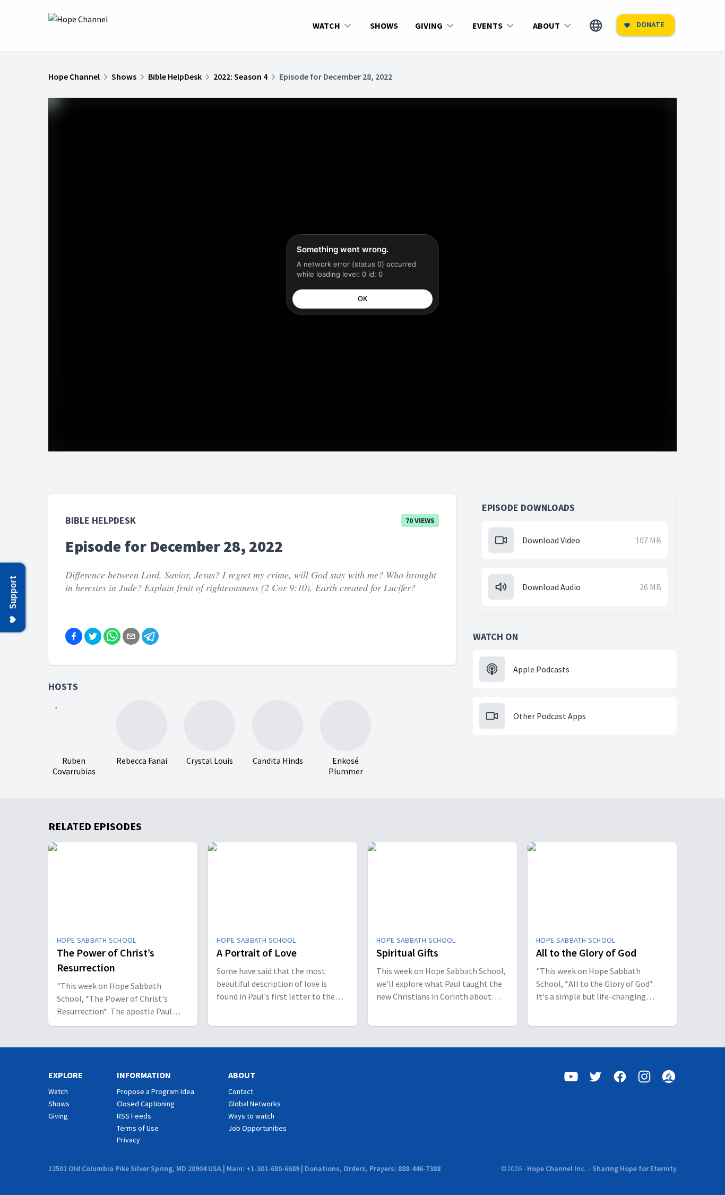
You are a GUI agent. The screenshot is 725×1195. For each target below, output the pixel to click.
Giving (58, 1116)
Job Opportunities (257, 1128)
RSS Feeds (134, 1116)
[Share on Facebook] (73, 636)
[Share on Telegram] (150, 636)
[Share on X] (92, 636)
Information (144, 1075)
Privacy (128, 1140)
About (241, 1075)
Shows (59, 1103)
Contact (240, 1091)
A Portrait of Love (257, 952)
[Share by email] (131, 636)
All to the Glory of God (586, 952)
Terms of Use (138, 1128)
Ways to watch (251, 1116)
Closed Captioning (146, 1103)
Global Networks (254, 1103)
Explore (65, 1075)
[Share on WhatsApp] (111, 636)
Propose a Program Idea (155, 1091)
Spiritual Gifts (407, 952)
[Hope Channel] (78, 25)
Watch (58, 1091)
